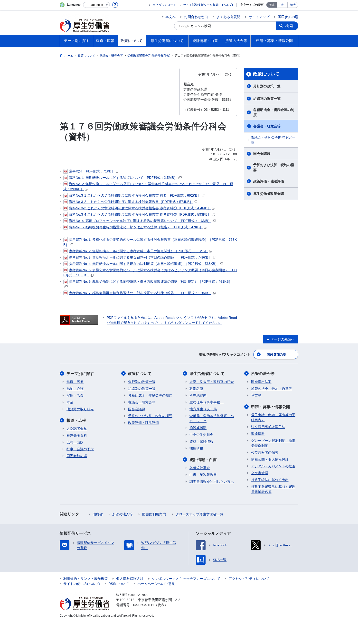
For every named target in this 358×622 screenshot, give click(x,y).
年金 (69, 402)
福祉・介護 (75, 389)
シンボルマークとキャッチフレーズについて (186, 579)
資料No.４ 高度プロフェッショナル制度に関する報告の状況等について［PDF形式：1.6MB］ (140, 221)
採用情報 (196, 448)
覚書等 (256, 395)
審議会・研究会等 (267, 126)
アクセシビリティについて (249, 579)
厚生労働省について (207, 373)
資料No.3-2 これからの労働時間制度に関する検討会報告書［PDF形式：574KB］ (131, 202)
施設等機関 (198, 428)
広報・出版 (75, 442)
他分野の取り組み (80, 409)
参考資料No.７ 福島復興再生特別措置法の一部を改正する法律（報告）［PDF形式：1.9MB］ (140, 293)
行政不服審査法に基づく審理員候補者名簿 (273, 489)
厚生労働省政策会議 (268, 194)
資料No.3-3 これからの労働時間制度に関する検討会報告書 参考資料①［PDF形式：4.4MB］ (140, 208)
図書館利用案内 (154, 514)
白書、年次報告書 (203, 475)
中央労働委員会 (201, 435)
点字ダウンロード (164, 5)
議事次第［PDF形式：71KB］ (92, 171)
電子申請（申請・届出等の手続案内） (273, 417)
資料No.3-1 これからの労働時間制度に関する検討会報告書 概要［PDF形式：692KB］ (135, 195)
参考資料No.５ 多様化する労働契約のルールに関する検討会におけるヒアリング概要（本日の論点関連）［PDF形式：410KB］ (150, 272)
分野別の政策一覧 (267, 86)
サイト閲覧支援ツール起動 (200, 5)
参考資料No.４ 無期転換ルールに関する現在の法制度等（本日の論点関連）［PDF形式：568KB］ (143, 264)
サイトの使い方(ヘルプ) (81, 584)
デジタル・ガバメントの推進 (273, 466)
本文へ (170, 17)
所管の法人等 (122, 514)
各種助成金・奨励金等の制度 (273, 112)
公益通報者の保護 (264, 452)
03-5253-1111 (143, 605)
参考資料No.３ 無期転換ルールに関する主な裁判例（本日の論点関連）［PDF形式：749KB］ (140, 257)
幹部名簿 (196, 389)
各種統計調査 (199, 468)
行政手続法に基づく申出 (270, 480)
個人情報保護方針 (129, 579)
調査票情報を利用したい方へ (211, 481)
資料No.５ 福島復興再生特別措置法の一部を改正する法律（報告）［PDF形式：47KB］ (136, 227)
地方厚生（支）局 (203, 409)
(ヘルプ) (227, 5)
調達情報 (258, 434)
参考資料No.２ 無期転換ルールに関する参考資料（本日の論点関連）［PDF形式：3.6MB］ (138, 251)
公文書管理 (259, 473)
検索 (289, 26)
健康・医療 (75, 382)
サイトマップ (259, 17)
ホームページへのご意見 (156, 584)
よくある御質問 (228, 17)
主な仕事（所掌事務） (206, 402)
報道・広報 (76, 420)
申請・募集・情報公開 (270, 407)
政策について (266, 73)
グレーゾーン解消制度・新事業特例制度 (273, 443)
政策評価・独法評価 (268, 181)
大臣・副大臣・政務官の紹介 (211, 382)
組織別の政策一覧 (267, 98)
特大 (293, 5)
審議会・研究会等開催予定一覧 (273, 139)
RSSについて (118, 584)
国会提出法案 (261, 382)
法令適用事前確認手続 (268, 427)
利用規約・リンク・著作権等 (85, 579)
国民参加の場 (288, 17)
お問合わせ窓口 (196, 17)
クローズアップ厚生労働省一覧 (199, 514)
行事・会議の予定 (80, 449)
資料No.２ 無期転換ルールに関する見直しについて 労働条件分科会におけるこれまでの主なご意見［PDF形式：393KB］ (148, 186)
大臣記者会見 (76, 429)
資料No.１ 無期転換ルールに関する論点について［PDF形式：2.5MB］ (123, 178)
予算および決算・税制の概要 (273, 167)
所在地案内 (198, 395)
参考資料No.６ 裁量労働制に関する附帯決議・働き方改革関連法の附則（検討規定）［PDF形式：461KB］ (150, 281)
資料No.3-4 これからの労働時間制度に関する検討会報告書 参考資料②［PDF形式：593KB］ (140, 214)
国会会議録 (261, 154)
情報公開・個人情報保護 (270, 459)
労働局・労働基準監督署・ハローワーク (211, 418)
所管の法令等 (262, 373)
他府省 (98, 514)
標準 (271, 5)
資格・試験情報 (201, 441)
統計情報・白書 (203, 460)
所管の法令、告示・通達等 (271, 389)
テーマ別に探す (80, 373)
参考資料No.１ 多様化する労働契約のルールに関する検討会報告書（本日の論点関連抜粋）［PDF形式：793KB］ (150, 242)
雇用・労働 (75, 395)
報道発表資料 (76, 435)
